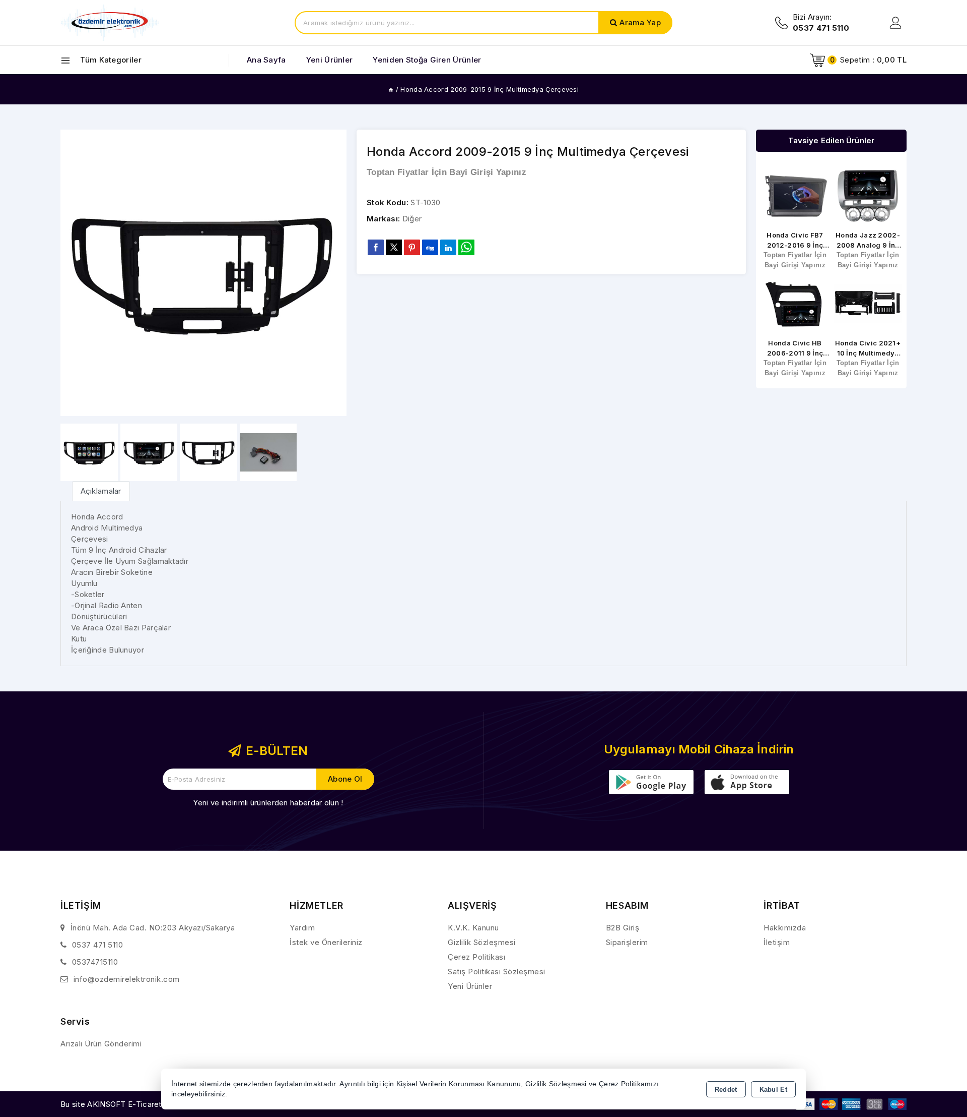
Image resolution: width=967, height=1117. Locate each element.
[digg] (430, 247)
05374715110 (95, 962)
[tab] (101, 491)
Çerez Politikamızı (629, 1084)
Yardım (302, 927)
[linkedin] (448, 247)
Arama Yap (640, 22)
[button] (334, 273)
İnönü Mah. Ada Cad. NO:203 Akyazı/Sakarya (153, 927)
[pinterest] (412, 247)
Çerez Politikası (476, 957)
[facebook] (376, 247)
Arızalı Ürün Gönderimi (101, 1043)
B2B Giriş (623, 927)
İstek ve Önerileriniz (326, 942)
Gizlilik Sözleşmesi (482, 942)
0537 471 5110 (97, 945)
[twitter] (394, 247)
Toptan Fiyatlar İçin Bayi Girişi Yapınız (446, 172)
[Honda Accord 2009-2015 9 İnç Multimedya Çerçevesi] (203, 273)
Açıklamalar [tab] (101, 491)
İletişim (777, 942)
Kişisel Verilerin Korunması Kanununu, (459, 1084)
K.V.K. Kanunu (473, 927)
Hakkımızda (785, 927)
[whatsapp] (466, 247)
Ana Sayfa (266, 60)
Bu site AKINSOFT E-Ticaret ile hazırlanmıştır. (141, 1104)
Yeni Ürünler (470, 986)
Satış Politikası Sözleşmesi (496, 971)
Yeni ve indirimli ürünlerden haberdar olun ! (268, 802)
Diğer (412, 218)
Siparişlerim (627, 942)
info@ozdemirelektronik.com (127, 979)
